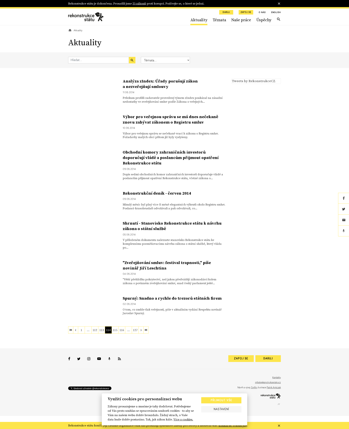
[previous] (75, 330)
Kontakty (276, 377)
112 (95, 330)
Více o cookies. (183, 419)
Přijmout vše (221, 400)
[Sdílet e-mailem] (343, 220)
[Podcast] (343, 230)
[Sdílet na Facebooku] (343, 198)
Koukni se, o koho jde (232, 425)
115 (115, 330)
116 (122, 330)
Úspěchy (263, 20)
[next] (141, 330)
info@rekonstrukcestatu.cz (268, 382)
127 (135, 330)
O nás (262, 12)
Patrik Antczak (274, 387)
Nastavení (221, 409)
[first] (70, 330)
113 (101, 330)
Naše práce (241, 20)
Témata (219, 20)
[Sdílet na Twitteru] (343, 209)
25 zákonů (139, 3)
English (276, 12)
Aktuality (198, 20)
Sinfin (254, 387)
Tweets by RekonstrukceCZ (253, 80)
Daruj (226, 12)
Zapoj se (246, 12)
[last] (146, 330)
